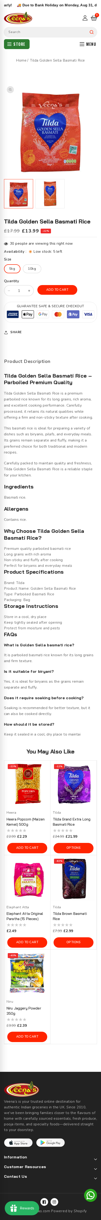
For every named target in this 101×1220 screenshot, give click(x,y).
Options (73, 848)
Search (91, 32)
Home (21, 60)
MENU (91, 44)
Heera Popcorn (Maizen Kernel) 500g (26, 822)
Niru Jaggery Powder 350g (24, 1011)
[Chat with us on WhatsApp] (90, 1196)
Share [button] (16, 332)
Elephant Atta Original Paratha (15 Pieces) (25, 916)
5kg (12, 268)
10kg (32, 268)
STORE (19, 44)
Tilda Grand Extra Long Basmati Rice (71, 822)
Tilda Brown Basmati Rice (70, 916)
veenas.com (40, 1211)
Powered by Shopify (69, 1211)
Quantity (11, 281)
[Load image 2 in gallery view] (50, 193)
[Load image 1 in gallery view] (18, 193)
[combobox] (50, 32)
